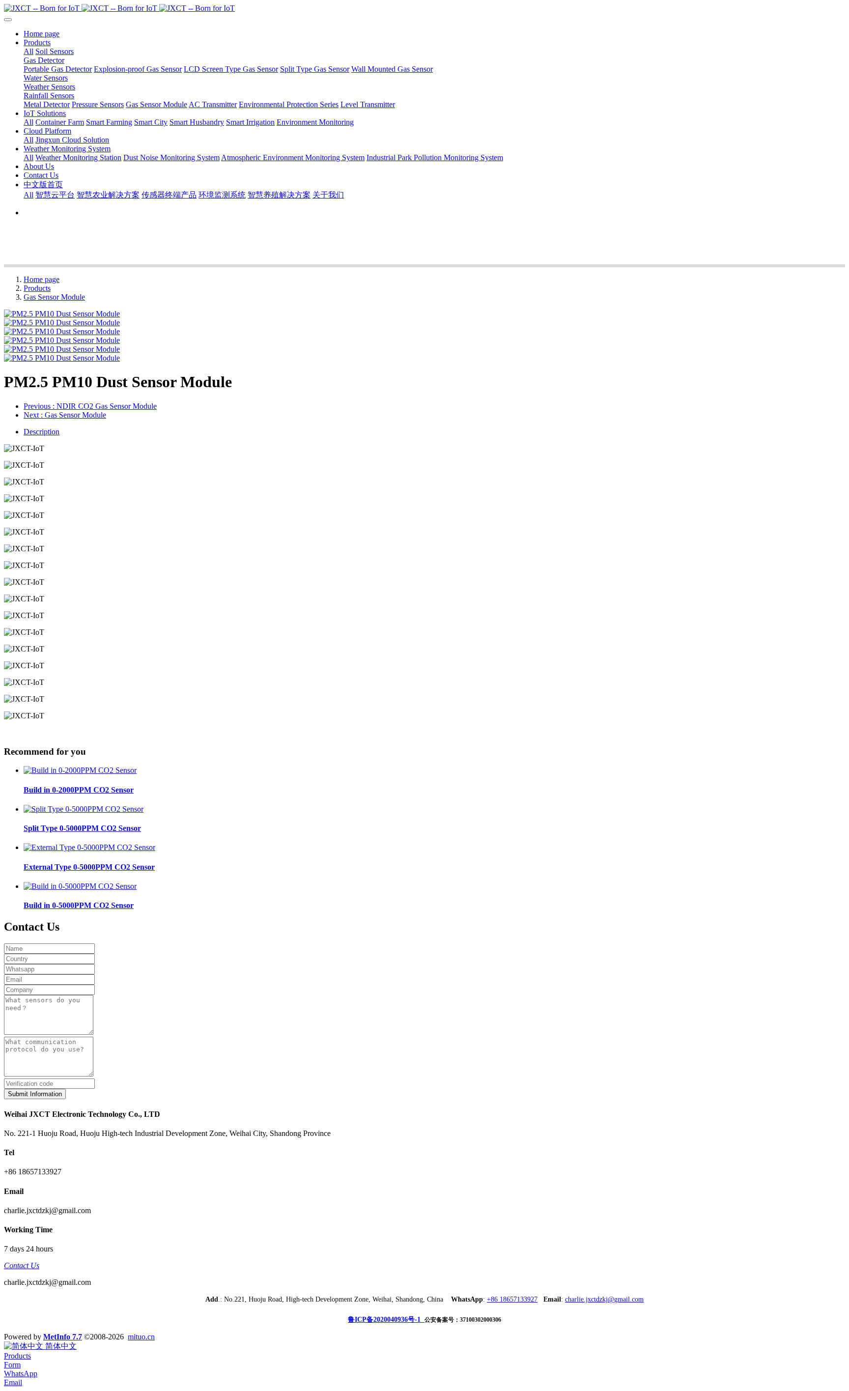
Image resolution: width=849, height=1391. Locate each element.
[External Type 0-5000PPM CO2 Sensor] (89, 847)
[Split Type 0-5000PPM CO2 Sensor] (83, 809)
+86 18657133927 (512, 1299)
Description (41, 431)
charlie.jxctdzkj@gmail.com (604, 1299)
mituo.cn (141, 1337)
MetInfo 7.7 (62, 1337)
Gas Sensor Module (54, 297)
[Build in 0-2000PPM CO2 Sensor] (80, 770)
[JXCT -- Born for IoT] (424, 8)
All (28, 51)
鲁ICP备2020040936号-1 (386, 1319)
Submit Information (35, 1094)
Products (37, 288)
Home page (41, 33)
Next (65, 415)
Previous (90, 406)
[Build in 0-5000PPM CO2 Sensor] (80, 886)
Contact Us (21, 1265)
